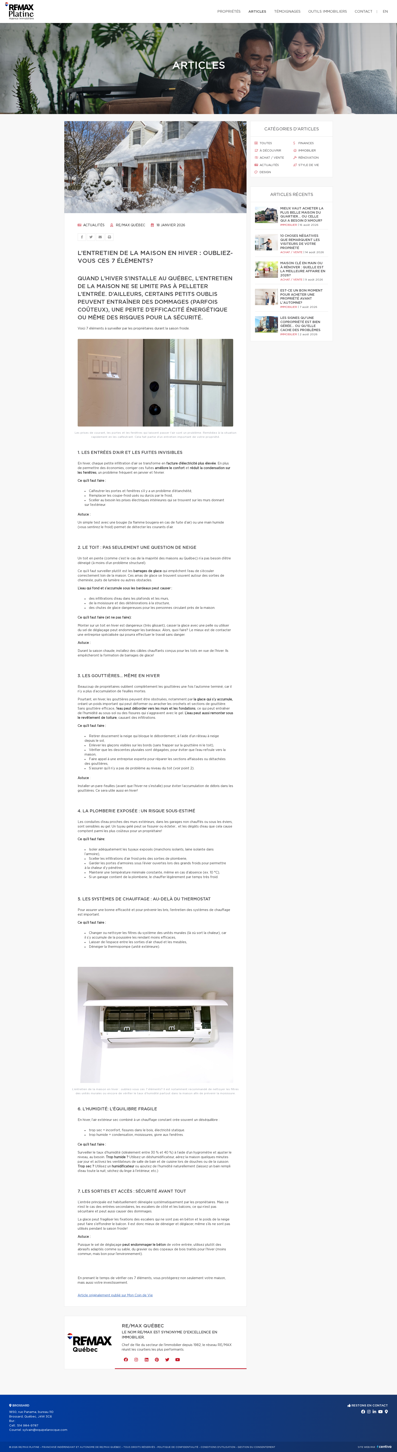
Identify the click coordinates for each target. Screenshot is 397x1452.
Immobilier (307, 150)
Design (265, 172)
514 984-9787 (27, 1425)
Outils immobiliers (327, 11)
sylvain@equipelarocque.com (45, 1430)
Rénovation (308, 157)
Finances (306, 143)
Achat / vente (271, 157)
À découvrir (270, 150)
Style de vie (308, 165)
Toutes (265, 143)
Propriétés (229, 11)
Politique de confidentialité (177, 1447)
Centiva (384, 1446)
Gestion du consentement (256, 1447)
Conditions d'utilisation (218, 1447)
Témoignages (287, 11)
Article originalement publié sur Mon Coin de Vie (115, 1295)
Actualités (93, 225)
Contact (363, 11)
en (385, 11)
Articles (257, 11)
